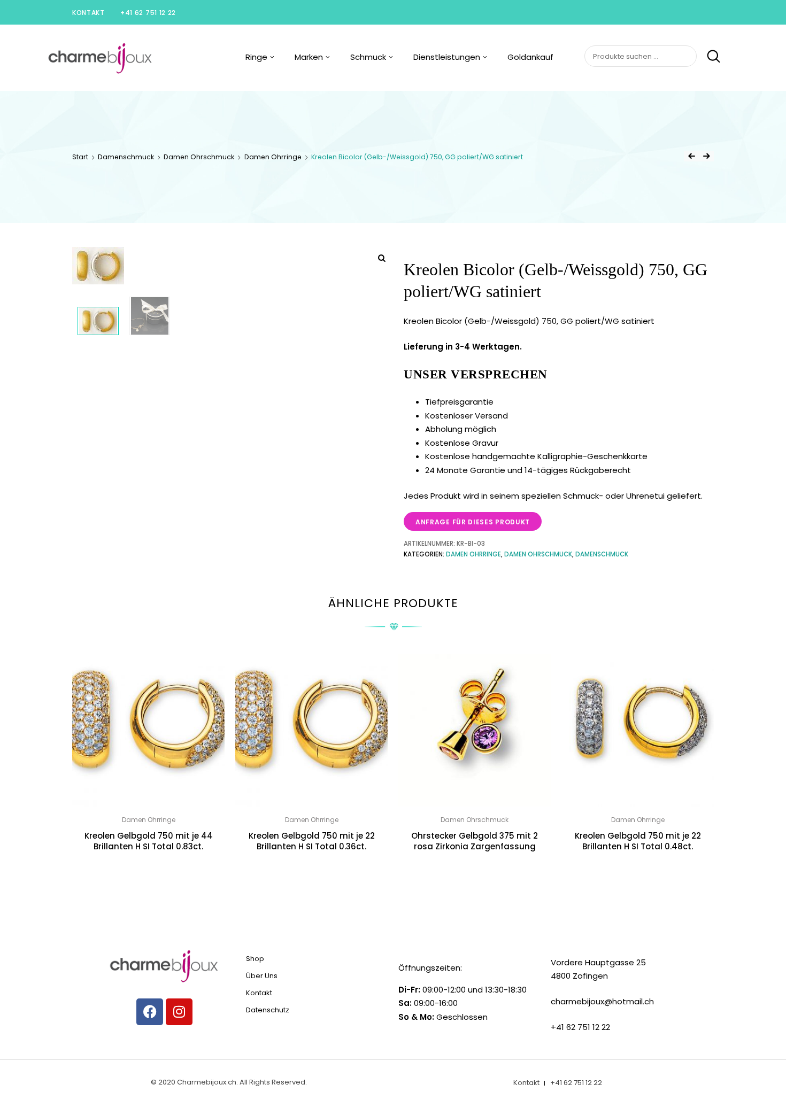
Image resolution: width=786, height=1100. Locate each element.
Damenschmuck (126, 156)
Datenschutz (267, 1010)
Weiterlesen (149, 870)
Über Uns (262, 976)
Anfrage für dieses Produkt (472, 521)
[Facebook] (149, 1011)
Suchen (709, 56)
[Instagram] (179, 1011)
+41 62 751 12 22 (148, 12)
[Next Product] (706, 156)
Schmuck (368, 57)
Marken (309, 57)
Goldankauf (530, 57)
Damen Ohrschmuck (199, 156)
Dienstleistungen (446, 57)
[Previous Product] (691, 156)
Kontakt (88, 12)
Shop (255, 959)
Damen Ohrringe (273, 156)
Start (80, 156)
